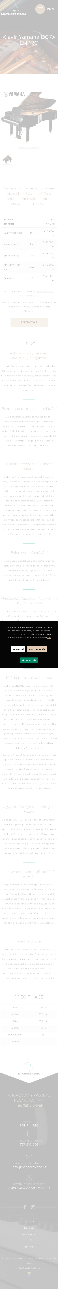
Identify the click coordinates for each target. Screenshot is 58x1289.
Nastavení (18, 649)
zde (49, 638)
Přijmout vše (29, 660)
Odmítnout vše (37, 649)
